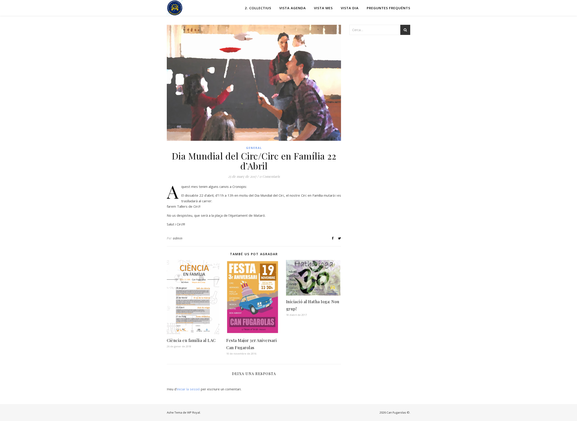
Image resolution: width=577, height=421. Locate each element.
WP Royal (193, 412)
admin (178, 238)
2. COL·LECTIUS (258, 8)
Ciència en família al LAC (191, 340)
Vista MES (323, 8)
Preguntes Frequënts (388, 8)
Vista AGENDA (292, 8)
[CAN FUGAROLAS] (175, 8)
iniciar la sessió (188, 389)
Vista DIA (350, 8)
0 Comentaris (269, 176)
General (254, 148)
